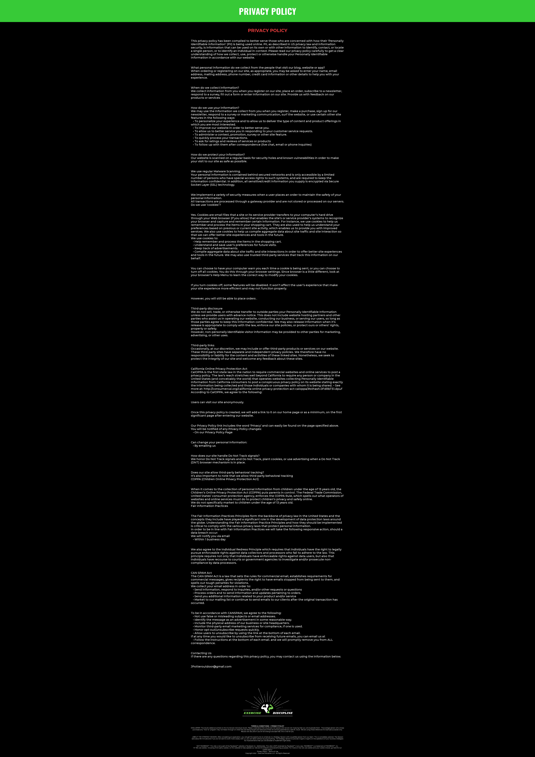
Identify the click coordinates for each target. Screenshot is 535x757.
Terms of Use (273, 751)
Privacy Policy (262, 751)
